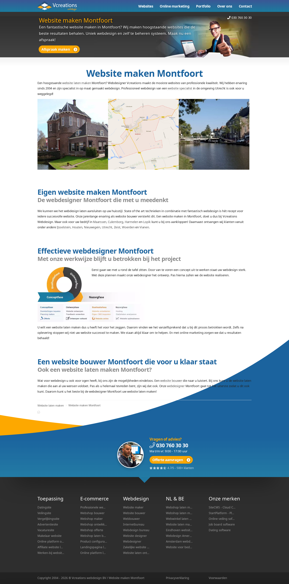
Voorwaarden (218, 578)
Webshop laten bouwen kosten (93, 536)
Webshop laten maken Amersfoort (179, 507)
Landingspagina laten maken (93, 547)
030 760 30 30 (241, 17)
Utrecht (107, 227)
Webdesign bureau (136, 530)
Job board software (222, 524)
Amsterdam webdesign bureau (179, 541)
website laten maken (77, 83)
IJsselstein (64, 227)
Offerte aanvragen (167, 459)
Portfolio (203, 6)
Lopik (147, 222)
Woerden (128, 227)
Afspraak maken (55, 49)
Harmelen (131, 222)
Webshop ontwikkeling (93, 524)
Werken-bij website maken (50, 553)
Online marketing (174, 6)
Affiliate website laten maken (50, 547)
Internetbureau (133, 524)
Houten (77, 227)
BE (181, 498)
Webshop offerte (91, 530)
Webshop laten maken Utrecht (179, 513)
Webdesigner (132, 541)
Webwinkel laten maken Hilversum (179, 519)
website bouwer (171, 381)
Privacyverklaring (177, 578)
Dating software (220, 530)
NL (169, 498)
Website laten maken (59, 6)
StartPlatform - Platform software (222, 513)
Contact (245, 6)
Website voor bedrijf (179, 547)
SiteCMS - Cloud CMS (222, 507)
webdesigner (176, 386)
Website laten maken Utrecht (179, 524)
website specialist (180, 88)
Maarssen (99, 222)
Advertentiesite (47, 524)
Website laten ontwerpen (136, 553)
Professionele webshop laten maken (93, 507)
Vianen (144, 227)
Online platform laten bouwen (93, 553)
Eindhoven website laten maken (179, 530)
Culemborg (115, 222)
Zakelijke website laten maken (136, 547)
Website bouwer (134, 513)
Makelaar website (49, 536)
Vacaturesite (45, 530)
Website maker (133, 507)
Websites (145, 6)
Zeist (117, 227)
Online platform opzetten (50, 541)
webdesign (94, 578)
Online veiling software (222, 519)
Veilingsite (44, 513)
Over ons (224, 6)
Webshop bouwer (92, 513)
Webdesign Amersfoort (179, 536)
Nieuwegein (92, 227)
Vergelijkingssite (48, 519)
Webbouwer (131, 519)
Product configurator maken (93, 541)
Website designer (135, 536)
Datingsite (44, 507)
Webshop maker (91, 519)
